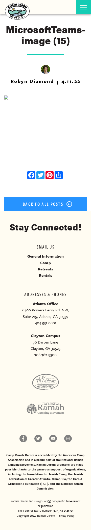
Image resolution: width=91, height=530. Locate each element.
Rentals (45, 275)
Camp (45, 262)
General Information (45, 256)
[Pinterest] (50, 175)
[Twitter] (41, 175)
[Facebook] (31, 175)
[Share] (59, 175)
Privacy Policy (66, 515)
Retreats (45, 269)
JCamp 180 (58, 479)
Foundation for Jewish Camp (46, 474)
